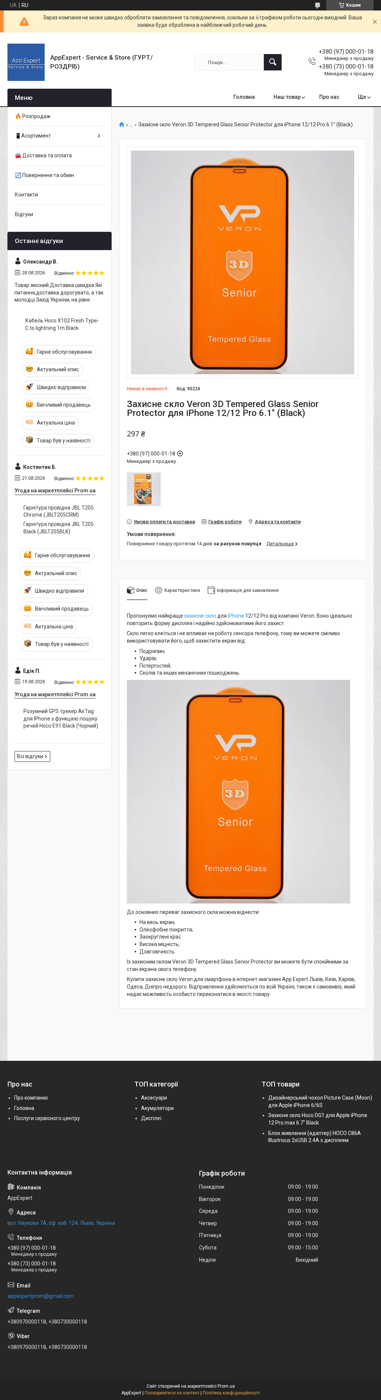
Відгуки (24, 214)
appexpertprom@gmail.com (40, 1296)
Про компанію (31, 1098)
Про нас (329, 97)
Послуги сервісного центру (47, 1118)
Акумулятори (157, 1108)
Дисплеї (151, 1118)
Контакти (26, 195)
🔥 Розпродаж (33, 116)
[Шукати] (273, 62)
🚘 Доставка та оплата (43, 155)
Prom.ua (226, 1386)
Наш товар (287, 97)
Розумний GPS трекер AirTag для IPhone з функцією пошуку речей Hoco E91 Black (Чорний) (60, 718)
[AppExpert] (26, 62)
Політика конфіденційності (231, 1393)
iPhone (236, 616)
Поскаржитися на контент (172, 1393)
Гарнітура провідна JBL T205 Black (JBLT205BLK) (58, 528)
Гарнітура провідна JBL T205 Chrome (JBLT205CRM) (58, 511)
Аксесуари (154, 1098)
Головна (244, 97)
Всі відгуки (30, 756)
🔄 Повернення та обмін (44, 175)
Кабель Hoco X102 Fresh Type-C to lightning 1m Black (62, 324)
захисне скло (200, 616)
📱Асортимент (33, 136)
